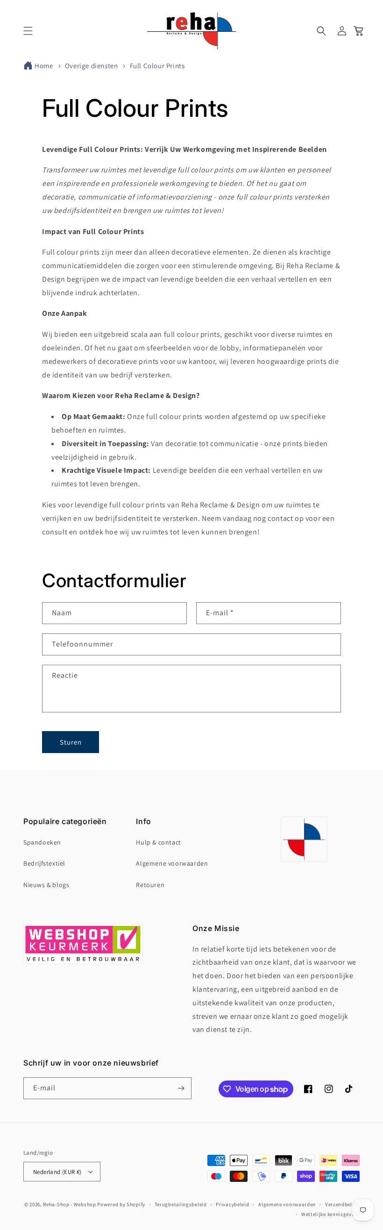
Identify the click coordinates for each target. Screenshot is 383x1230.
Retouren (150, 885)
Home (44, 65)
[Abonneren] (180, 1088)
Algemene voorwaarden (172, 863)
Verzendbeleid (342, 1204)
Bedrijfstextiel (44, 863)
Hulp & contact (158, 842)
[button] (28, 31)
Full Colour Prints (157, 65)
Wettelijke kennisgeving (330, 1214)
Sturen (71, 742)
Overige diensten (92, 65)
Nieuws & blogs (46, 885)
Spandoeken (42, 842)
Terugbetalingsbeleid (181, 1204)
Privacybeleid (232, 1204)
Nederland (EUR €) (57, 1172)
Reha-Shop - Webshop (69, 1204)
